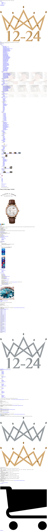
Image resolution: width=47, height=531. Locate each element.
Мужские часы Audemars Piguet (6, 75)
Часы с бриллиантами (5, 126)
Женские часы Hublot (5, 89)
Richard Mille (4, 103)
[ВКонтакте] (0, 224)
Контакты (3, 380)
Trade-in (4, 101)
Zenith (3, 110)
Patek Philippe (7, 153)
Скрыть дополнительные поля (11, 409)
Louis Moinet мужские (5, 63)
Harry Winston (24, 469)
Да (7, 282)
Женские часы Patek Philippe (6, 87)
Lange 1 (4, 235)
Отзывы (3, 271)
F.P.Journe (17, 469)
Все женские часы (4, 91)
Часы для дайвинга (5, 127)
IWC (21, 469)
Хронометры (4, 128)
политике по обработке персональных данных (18, 399)
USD (0, 177)
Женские (3, 84)
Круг (6, 277)
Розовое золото (6, 236)
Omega (4, 83)
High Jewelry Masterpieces (6, 65)
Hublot (2, 153)
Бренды (2, 45)
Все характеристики (2, 237)
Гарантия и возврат (4, 385)
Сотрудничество (4, 381)
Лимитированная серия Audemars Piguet (7, 48)
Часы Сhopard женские (5, 68)
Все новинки (3, 151)
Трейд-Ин (3, 396)
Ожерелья (4, 139)
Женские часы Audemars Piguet (6, 88)
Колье (3, 137)
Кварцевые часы (5, 125)
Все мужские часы (4, 78)
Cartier (4, 108)
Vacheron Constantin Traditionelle (6, 57)
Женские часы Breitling (5, 90)
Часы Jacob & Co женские (6, 64)
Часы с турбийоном (5, 129)
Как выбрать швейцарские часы (4, 300)
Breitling (13, 153)
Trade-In (3, 168)
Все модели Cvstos (5, 61)
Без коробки (7, 474)
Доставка (3, 239)
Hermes (4, 96)
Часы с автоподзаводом (6, 124)
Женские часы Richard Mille (6, 86)
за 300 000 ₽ (4, 115)
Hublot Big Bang (5, 51)
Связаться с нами (4, 238)
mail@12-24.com (2, 5)
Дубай (2, 3)
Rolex (3, 158)
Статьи (1, 285)
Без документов (12, 474)
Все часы (3, 130)
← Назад (1, 472)
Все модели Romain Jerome (6, 58)
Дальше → (7, 472)
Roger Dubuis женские (5, 60)
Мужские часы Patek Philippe (6, 74)
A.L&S (4, 275)
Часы (2, 97)
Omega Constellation (5, 54)
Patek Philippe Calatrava (5, 55)
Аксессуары (3, 140)
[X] (2, 224)
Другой (32, 469)
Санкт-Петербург (4, 376)
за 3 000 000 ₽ (4, 118)
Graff (3, 79)
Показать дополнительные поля (4, 409)
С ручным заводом (6, 280)
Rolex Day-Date (5, 47)
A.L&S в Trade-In (2, 269)
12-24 (2, 182)
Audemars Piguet (5, 105)
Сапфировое (4, 278)
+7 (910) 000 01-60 (2, 4)
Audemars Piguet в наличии (6, 49)
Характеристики (4, 270)
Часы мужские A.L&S (4, 186)
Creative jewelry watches (5, 67)
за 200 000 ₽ (4, 114)
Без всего (15, 474)
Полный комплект (3, 474)
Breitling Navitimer (5, 70)
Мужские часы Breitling (6, 77)
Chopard (4, 82)
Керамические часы (5, 122)
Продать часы (4, 100)
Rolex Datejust (4, 46)
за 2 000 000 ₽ (4, 117)
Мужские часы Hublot (5, 76)
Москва (2, 2)
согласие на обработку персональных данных (19, 307)
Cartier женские (5, 66)
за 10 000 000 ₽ (5, 120)
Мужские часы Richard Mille (6, 73)
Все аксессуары (3, 145)
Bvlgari (4, 80)
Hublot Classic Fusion (5, 52)
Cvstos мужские (5, 62)
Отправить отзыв (2, 308)
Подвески (4, 138)
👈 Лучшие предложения (5, 482)
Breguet (4, 102)
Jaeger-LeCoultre (29, 469)
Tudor (3, 106)
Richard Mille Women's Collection (7, 50)
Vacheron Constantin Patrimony (6, 56)
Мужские (3, 71)
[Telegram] (4, 224)
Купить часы (3, 395)
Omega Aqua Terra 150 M (6, 53)
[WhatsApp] (3, 224)
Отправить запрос (2, 415)
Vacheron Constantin (5, 104)
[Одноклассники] (1, 224)
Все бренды (3, 111)
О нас (2, 379)
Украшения (3, 131)
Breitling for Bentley (5, 69)
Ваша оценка (1, 304)
